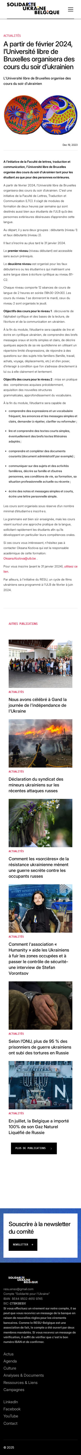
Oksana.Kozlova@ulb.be (19, 558)
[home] (33, 9)
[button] (69, 9)
